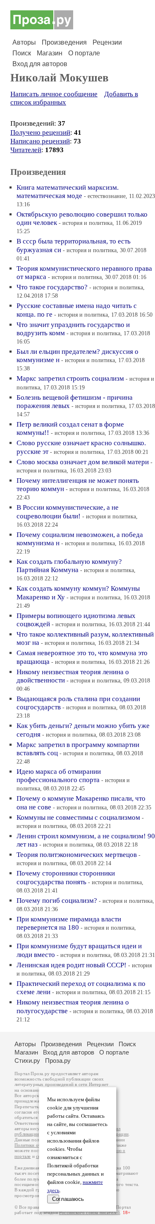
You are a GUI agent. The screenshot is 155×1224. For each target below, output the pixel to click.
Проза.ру (58, 1060)
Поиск (21, 53)
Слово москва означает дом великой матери (83, 462)
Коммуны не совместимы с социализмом (78, 817)
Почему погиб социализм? (57, 900)
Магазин (49, 53)
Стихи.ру (27, 1060)
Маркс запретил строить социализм (70, 378)
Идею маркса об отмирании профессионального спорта (59, 776)
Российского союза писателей (89, 1212)
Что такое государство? (52, 287)
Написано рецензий (40, 141)
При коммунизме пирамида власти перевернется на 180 (69, 923)
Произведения (64, 42)
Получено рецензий (40, 132)
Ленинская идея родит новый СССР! (71, 965)
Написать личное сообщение (54, 94)
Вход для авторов (39, 63)
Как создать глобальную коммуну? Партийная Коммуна (69, 566)
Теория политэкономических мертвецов (77, 855)
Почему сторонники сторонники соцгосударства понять (66, 877)
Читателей (25, 150)
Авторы (24, 42)
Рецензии (107, 42)
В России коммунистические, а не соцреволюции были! (68, 511)
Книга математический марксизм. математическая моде (68, 192)
